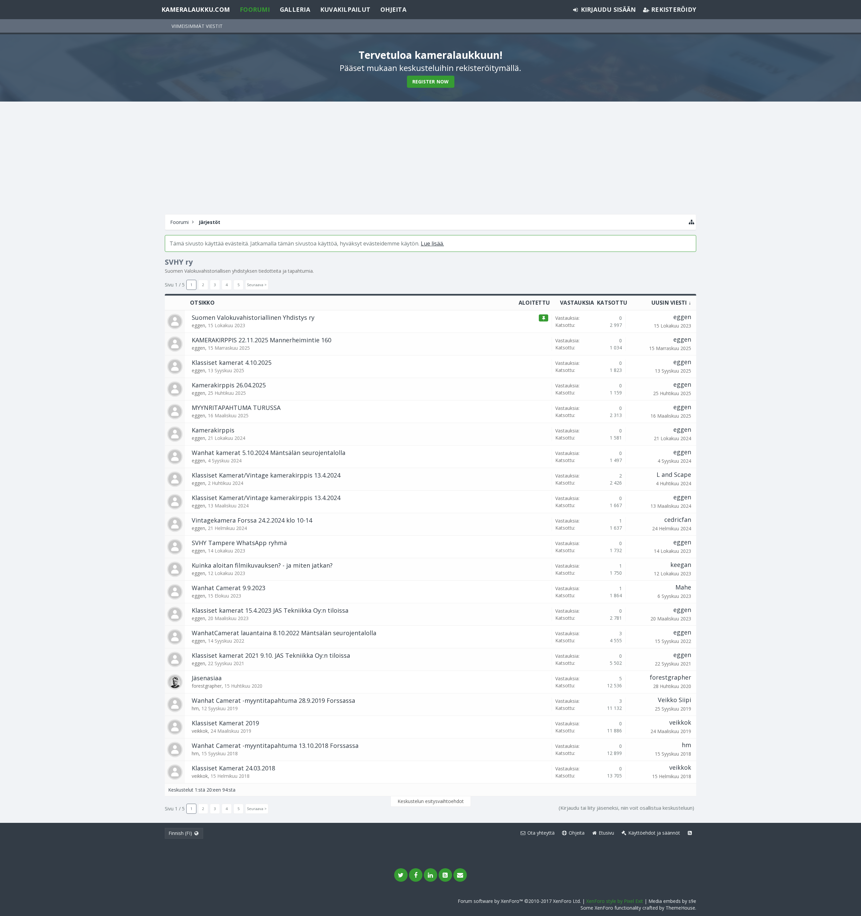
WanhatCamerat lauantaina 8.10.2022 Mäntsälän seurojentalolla (284, 633)
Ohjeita (393, 9)
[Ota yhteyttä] (460, 875)
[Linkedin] (430, 875)
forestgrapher (207, 686)
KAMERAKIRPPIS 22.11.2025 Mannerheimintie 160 (261, 340)
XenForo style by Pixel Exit (614, 901)
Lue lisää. (432, 243)
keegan (680, 565)
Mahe (683, 587)
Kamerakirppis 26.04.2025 (229, 385)
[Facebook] (415, 875)
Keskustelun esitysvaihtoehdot (431, 801)
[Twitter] (401, 875)
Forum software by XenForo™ (519, 901)
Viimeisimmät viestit (197, 26)
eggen (198, 325)
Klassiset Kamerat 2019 (225, 723)
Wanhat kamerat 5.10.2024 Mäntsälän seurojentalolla (268, 453)
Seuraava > (257, 284)
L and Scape (674, 474)
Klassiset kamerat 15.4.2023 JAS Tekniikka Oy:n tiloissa (270, 610)
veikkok (200, 731)
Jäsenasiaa (207, 678)
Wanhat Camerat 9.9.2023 (228, 588)
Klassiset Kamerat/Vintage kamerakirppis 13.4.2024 (266, 475)
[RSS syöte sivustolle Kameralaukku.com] (689, 833)
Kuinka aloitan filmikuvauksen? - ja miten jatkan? (262, 565)
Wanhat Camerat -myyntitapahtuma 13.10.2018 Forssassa (275, 745)
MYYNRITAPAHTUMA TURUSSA (236, 408)
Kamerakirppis (213, 430)
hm (195, 708)
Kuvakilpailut (345, 9)
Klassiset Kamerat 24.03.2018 (233, 768)
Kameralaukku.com (195, 9)
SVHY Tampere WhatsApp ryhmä (239, 543)
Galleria (295, 9)
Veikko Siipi (674, 700)
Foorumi (255, 9)
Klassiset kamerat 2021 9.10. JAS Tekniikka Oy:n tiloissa (271, 655)
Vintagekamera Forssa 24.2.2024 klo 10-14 (252, 520)
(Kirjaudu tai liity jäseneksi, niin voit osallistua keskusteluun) (626, 807)
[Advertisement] (430, 157)
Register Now (430, 81)
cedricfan (677, 520)
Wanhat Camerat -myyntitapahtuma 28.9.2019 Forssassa (273, 700)
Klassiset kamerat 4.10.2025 (231, 362)
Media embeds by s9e (672, 901)
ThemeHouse (680, 908)
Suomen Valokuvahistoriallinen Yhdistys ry (253, 317)
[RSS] (445, 875)
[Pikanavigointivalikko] (691, 222)
